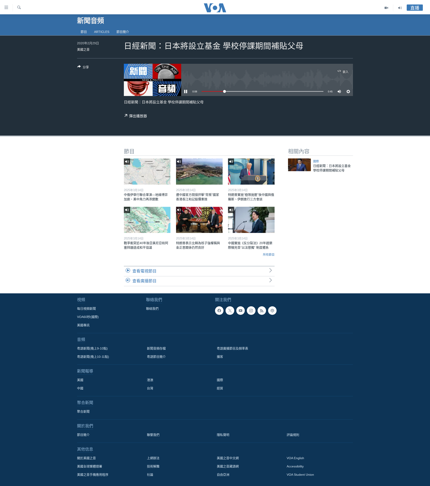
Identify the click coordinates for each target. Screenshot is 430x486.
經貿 (220, 388)
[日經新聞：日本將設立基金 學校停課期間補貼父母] (299, 164)
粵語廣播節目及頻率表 (232, 348)
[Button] (83, 68)
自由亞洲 (223, 474)
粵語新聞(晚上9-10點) (92, 348)
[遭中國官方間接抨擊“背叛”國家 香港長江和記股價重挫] (199, 171)
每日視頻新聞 (86, 308)
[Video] (386, 7)
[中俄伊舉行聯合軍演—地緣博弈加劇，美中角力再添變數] (147, 171)
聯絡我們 (152, 308)
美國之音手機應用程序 (92, 474)
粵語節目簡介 (156, 356)
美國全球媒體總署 (89, 466)
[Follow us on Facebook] (219, 310)
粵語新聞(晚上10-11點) (93, 356)
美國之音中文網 (228, 458)
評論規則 (293, 435)
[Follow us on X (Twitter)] (230, 310)
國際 (316, 161)
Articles (101, 32)
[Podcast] (272, 310)
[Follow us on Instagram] (251, 310)
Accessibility (295, 466)
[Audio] (400, 7)
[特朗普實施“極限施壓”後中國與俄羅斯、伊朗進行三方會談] (251, 171)
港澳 (150, 380)
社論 (150, 474)
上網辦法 (153, 458)
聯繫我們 (153, 435)
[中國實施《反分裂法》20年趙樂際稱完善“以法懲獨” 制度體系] (251, 220)
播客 (220, 356)
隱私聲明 (223, 435)
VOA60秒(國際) (88, 317)
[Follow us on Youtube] (240, 310)
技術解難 (153, 466)
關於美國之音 (86, 458)
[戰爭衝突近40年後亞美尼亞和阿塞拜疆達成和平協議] (147, 220)
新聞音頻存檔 (156, 348)
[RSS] (262, 310)
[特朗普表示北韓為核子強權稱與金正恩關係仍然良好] (199, 220)
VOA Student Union (300, 474)
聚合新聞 (83, 411)
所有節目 (269, 254)
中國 (80, 388)
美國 (80, 380)
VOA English (295, 458)
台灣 (150, 388)
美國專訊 (83, 325)
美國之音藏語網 (228, 466)
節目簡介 (122, 32)
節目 (84, 32)
